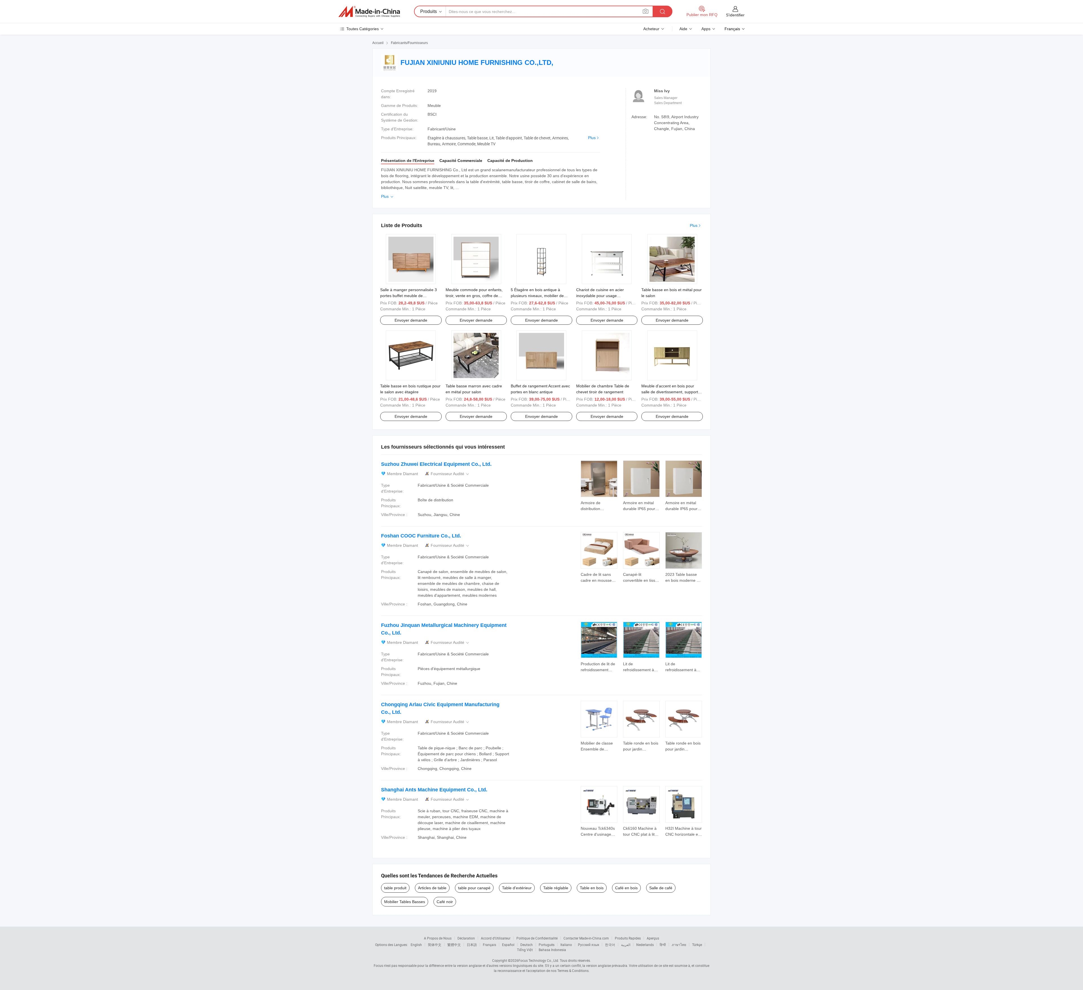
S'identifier (735, 15)
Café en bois (626, 888)
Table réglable (555, 888)
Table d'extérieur (517, 888)
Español (508, 944)
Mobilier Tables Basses (404, 901)
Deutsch (526, 944)
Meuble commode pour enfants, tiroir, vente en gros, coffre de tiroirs (474, 295)
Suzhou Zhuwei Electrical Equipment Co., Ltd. (436, 464)
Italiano (566, 944)
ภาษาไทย (679, 944)
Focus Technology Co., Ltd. (538, 960)
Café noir (445, 901)
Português (546, 944)
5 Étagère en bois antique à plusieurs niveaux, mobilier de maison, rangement (537, 295)
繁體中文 (454, 944)
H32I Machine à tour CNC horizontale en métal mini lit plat (683, 834)
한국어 (610, 944)
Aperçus (653, 938)
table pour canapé (474, 888)
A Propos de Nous (438, 938)
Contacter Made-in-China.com (586, 938)
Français (489, 944)
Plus (592, 137)
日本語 (472, 944)
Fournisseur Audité (450, 473)
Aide (683, 29)
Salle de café (660, 888)
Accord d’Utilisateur (495, 938)
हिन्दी (663, 944)
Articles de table (432, 888)
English (416, 944)
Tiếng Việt (525, 949)
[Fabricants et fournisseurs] (369, 11)
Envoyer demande (411, 320)
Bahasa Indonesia (552, 949)
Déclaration (466, 938)
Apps (705, 29)
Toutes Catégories (362, 29)
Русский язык (588, 944)
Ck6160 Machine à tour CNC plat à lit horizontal (640, 834)
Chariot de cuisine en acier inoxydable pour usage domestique (600, 295)
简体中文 (434, 944)
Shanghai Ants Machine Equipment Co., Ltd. (434, 790)
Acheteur (651, 29)
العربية (625, 944)
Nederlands (645, 944)
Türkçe (697, 944)
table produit (395, 888)
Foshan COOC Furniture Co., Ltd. (421, 536)
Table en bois (592, 888)
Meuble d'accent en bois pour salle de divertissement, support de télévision (669, 392)
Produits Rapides (628, 938)
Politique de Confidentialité (537, 938)
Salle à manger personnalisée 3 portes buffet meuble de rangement (408, 295)
